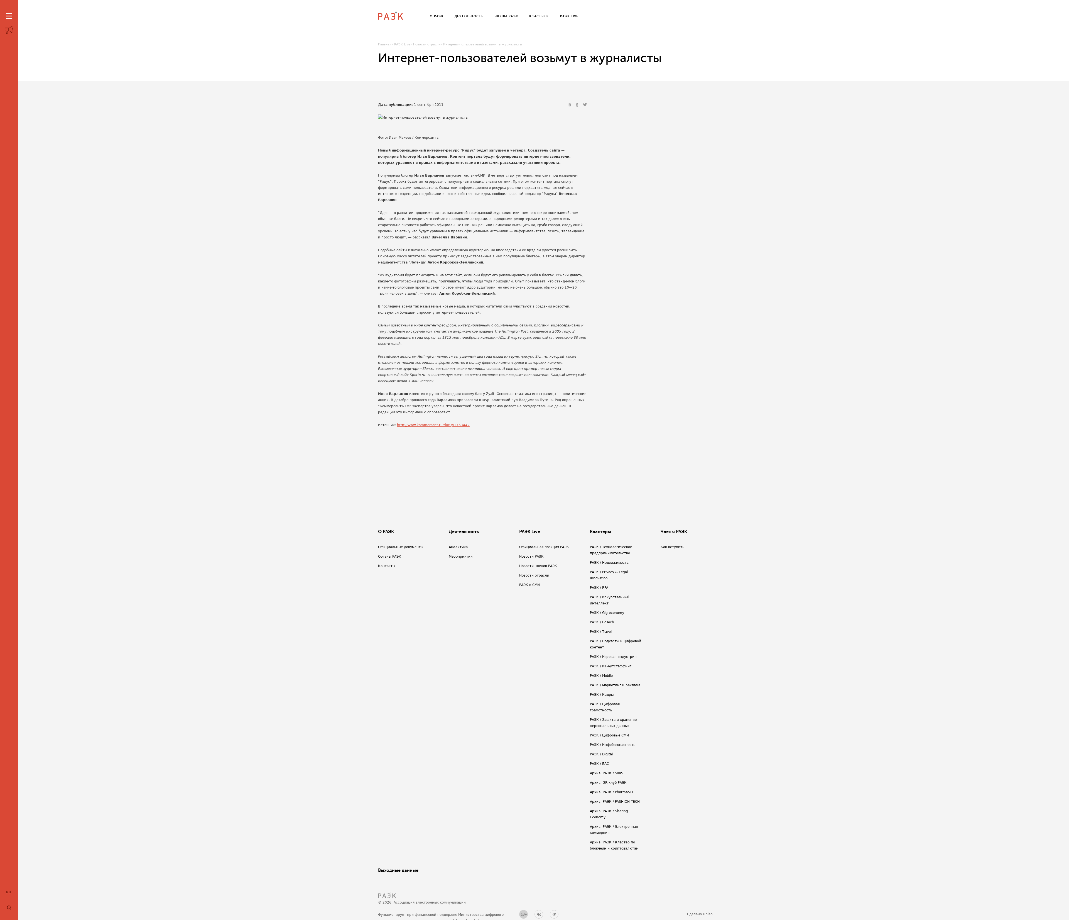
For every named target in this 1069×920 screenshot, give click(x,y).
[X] (585, 105)
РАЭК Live (402, 44)
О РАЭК (386, 531)
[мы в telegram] (554, 914)
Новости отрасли (426, 44)
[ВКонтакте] (570, 105)
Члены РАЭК (674, 531)
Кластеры (600, 531)
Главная (384, 44)
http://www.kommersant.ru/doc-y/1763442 (433, 425)
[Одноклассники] (578, 105)
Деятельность (464, 531)
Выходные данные (398, 870)
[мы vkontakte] (538, 914)
